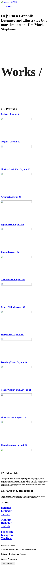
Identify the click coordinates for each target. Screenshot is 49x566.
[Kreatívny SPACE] (24, 2)
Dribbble (6, 522)
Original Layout (10, 141)
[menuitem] (27, 6)
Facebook (7, 531)
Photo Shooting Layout (14, 445)
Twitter (5, 514)
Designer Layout (11, 114)
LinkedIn (6, 510)
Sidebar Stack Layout (13, 417)
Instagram (7, 534)
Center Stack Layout (13, 279)
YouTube (6, 538)
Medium (6, 519)
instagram (9, 6)
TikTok (5, 526)
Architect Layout (11, 197)
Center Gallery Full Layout (16, 390)
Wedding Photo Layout (14, 362)
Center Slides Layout (13, 307)
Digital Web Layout (12, 224)
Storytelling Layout (12, 334)
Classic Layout (10, 252)
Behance (6, 507)
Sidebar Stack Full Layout (15, 169)
